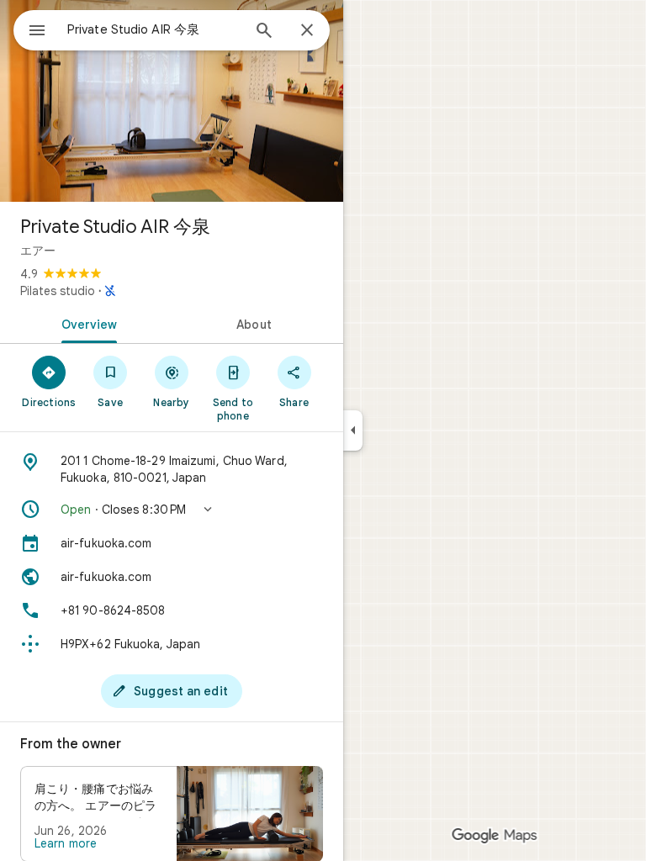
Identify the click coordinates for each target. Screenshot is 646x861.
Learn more (65, 843)
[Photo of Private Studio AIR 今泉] (171, 101)
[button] (171, 509)
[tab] (85, 323)
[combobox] (154, 29)
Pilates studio (57, 290)
